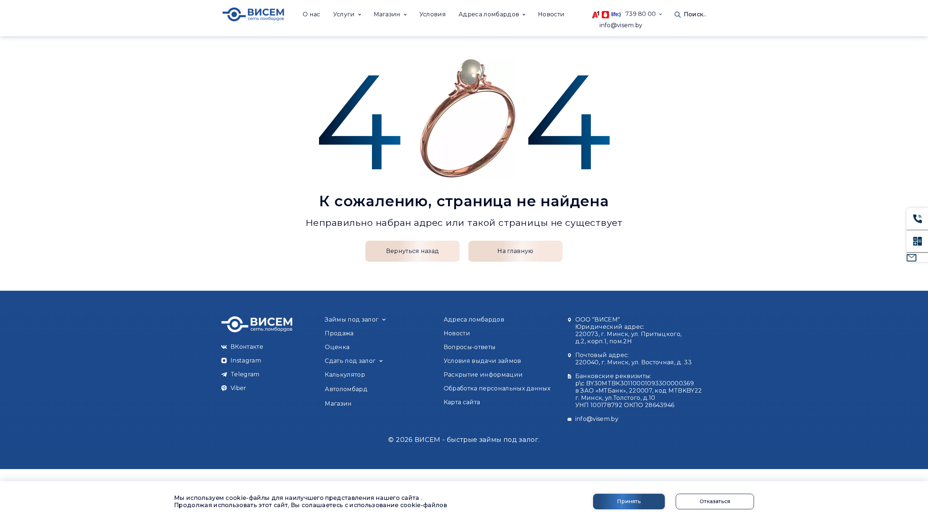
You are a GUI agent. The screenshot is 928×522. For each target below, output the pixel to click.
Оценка (337, 347)
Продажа (339, 333)
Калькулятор (345, 374)
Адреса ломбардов (474, 319)
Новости (551, 14)
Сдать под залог (350, 360)
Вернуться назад (412, 251)
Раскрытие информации (483, 374)
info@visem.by (621, 25)
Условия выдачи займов (482, 360)
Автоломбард (346, 389)
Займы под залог (351, 319)
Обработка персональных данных (497, 388)
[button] (347, 14)
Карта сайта (462, 402)
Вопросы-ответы (470, 347)
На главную (515, 251)
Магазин (338, 403)
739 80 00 (638, 14)
